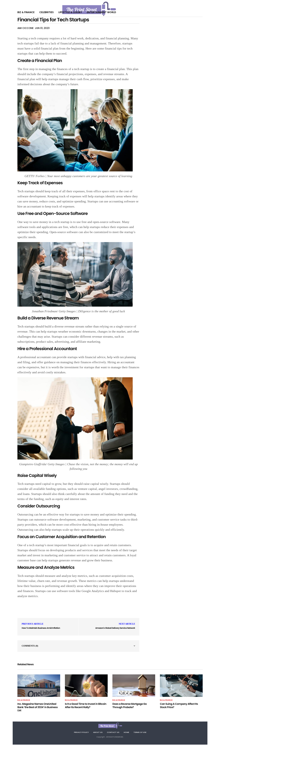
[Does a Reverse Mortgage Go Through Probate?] (133, 685)
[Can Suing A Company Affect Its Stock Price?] (181, 685)
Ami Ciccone (25, 28)
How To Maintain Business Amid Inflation (41, 627)
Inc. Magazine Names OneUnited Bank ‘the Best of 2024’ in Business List (37, 707)
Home (126, 732)
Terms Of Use (139, 732)
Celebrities (46, 12)
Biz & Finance (26, 12)
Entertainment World (101, 12)
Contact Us (113, 732)
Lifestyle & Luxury (70, 12)
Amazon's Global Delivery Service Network (115, 627)
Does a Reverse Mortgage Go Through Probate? (129, 705)
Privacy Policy (81, 732)
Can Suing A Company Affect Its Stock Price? (179, 705)
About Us (97, 732)
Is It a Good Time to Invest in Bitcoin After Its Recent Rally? (85, 705)
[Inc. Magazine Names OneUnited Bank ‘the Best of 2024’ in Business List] (38, 685)
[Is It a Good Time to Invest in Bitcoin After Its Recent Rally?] (86, 685)
